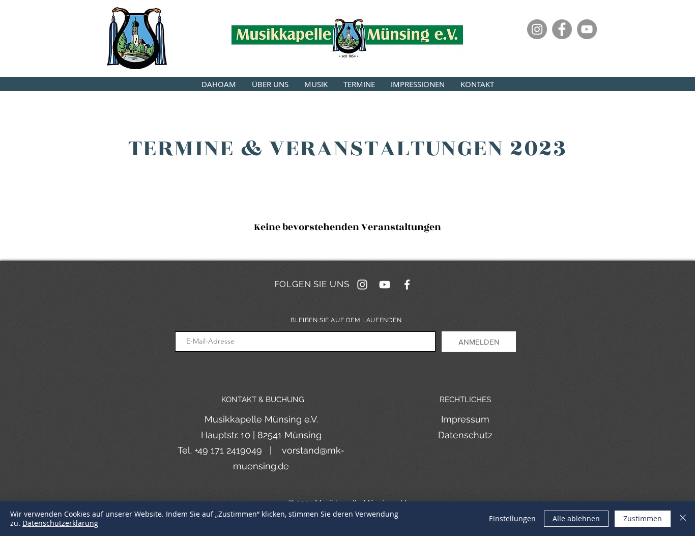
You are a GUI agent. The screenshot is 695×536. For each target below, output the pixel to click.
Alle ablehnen (576, 518)
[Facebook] (562, 29)
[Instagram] (537, 29)
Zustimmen (642, 518)
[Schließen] (683, 519)
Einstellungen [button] (512, 518)
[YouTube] (587, 29)
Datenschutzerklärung (60, 523)
